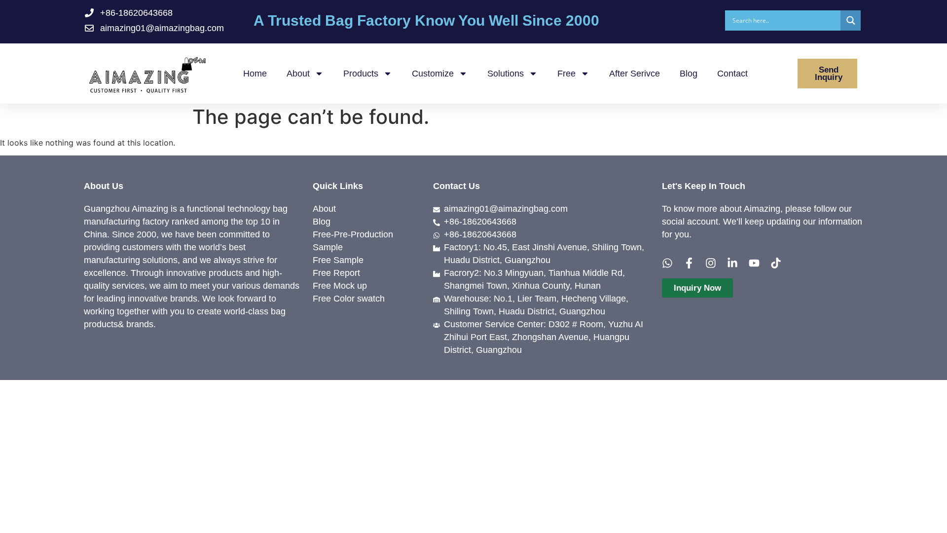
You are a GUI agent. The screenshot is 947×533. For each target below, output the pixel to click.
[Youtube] (754, 263)
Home (255, 73)
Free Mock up (340, 286)
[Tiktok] (775, 263)
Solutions (505, 73)
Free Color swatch (349, 299)
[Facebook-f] (689, 263)
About (298, 73)
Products (360, 73)
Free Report (336, 273)
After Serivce (634, 73)
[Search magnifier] (850, 20)
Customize (433, 73)
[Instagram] (710, 263)
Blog (688, 73)
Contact (732, 73)
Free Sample (338, 260)
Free (566, 73)
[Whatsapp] (667, 263)
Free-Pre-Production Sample (353, 240)
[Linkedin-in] (732, 263)
